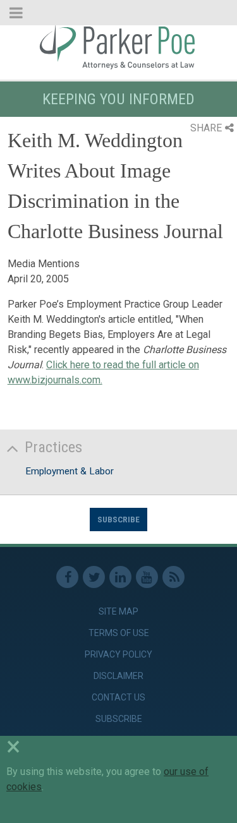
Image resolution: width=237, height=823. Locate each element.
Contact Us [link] (118, 697)
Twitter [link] (94, 577)
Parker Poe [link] (118, 46)
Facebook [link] (67, 577)
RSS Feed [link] (173, 577)
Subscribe (118, 519)
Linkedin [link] (120, 577)
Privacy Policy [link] (118, 654)
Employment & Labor (69, 471)
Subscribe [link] (118, 719)
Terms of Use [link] (118, 633)
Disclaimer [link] (118, 676)
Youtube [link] (147, 577)
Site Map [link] (118, 611)
